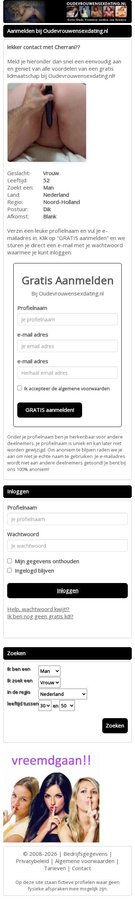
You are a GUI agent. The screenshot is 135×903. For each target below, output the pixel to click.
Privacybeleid (32, 860)
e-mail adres (32, 334)
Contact (81, 868)
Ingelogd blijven (33, 570)
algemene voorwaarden (84, 388)
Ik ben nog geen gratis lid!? (40, 616)
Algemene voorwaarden (84, 860)
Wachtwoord (23, 534)
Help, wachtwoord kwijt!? (38, 609)
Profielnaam (32, 307)
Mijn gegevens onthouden (45, 561)
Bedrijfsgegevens (85, 853)
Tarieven (55, 868)
